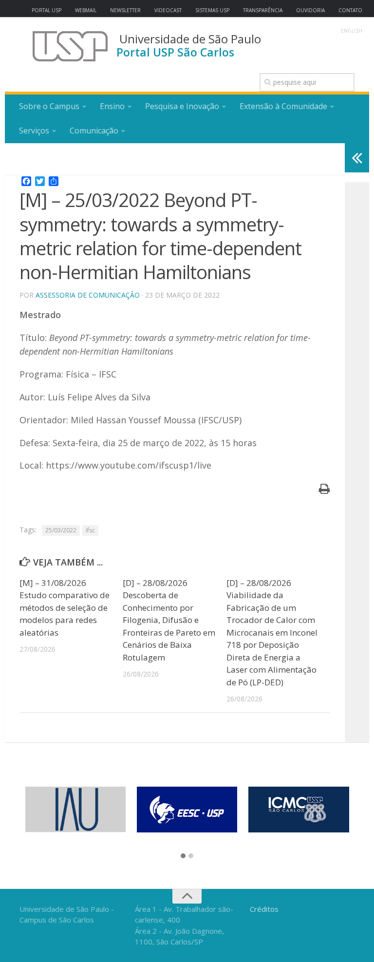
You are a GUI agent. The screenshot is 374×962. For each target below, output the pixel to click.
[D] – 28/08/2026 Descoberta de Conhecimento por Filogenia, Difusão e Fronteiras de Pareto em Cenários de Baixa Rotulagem (169, 620)
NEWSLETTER (125, 10)
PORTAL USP (46, 10)
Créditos (264, 909)
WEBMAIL (85, 10)
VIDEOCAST (168, 10)
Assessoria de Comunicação (88, 295)
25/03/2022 (60, 530)
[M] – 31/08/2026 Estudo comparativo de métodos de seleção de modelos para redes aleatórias (64, 607)
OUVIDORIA (310, 10)
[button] (183, 856)
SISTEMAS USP (212, 10)
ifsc (90, 530)
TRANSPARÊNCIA (262, 10)
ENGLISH (351, 30)
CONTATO (350, 10)
